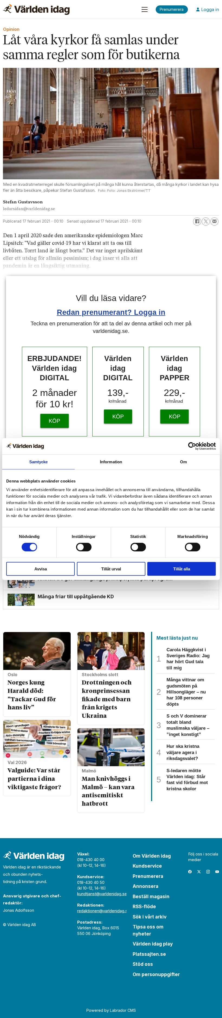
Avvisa (40, 568)
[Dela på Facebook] (197, 221)
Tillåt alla (181, 568)
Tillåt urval (111, 568)
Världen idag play (153, 944)
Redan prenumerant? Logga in (111, 312)
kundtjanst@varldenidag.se (102, 893)
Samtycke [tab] (38, 462)
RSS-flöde (144, 906)
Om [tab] (183, 462)
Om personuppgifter (156, 974)
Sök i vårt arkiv (149, 917)
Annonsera (145, 886)
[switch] (84, 547)
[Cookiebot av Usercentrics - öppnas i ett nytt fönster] (192, 446)
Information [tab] (111, 462)
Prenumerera (148, 876)
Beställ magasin (151, 896)
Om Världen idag (152, 856)
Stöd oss (143, 964)
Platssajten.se (149, 954)
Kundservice (147, 866)
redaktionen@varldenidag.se (103, 910)
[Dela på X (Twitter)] (206, 221)
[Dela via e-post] (214, 221)
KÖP (54, 421)
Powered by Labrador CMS (111, 1010)
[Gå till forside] (36, 9)
